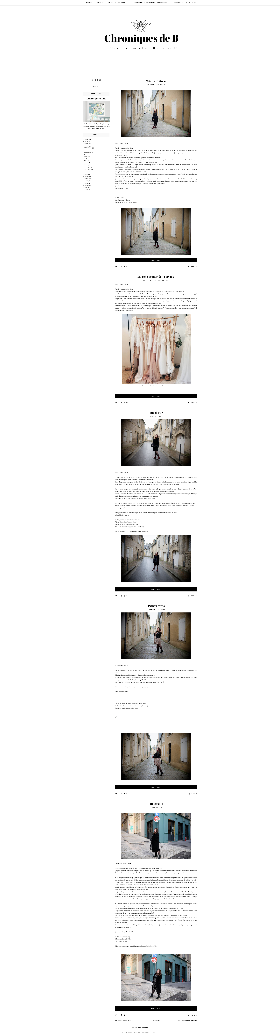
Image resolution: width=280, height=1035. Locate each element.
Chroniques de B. (135, 1032)
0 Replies (193, 596)
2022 (87, 139)
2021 (86, 141)
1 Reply (194, 794)
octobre (88, 152)
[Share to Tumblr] (124, 267)
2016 (86, 176)
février (87, 167)
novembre (88, 150)
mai (85, 160)
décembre (88, 148)
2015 (86, 179)
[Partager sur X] (116, 267)
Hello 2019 (156, 803)
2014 (86, 181)
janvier (87, 169)
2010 (87, 190)
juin (86, 158)
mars (86, 165)
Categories (177, 3)
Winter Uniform (156, 81)
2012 (86, 185)
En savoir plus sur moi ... (118, 3)
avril (86, 163)
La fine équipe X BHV (96, 98)
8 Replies (193, 402)
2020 (87, 144)
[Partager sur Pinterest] (121, 267)
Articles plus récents (125, 1020)
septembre (88, 154)
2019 (86, 146)
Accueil (89, 3)
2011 (86, 188)
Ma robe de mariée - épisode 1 (156, 276)
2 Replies (193, 267)
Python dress (156, 606)
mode (163, 84)
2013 (86, 183)
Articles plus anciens (187, 1020)
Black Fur (156, 412)
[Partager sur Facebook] (118, 267)
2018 (86, 172)
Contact (100, 3)
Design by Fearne (150, 1032)
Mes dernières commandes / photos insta (151, 3)
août (86, 156)
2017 (86, 174)
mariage (161, 280)
